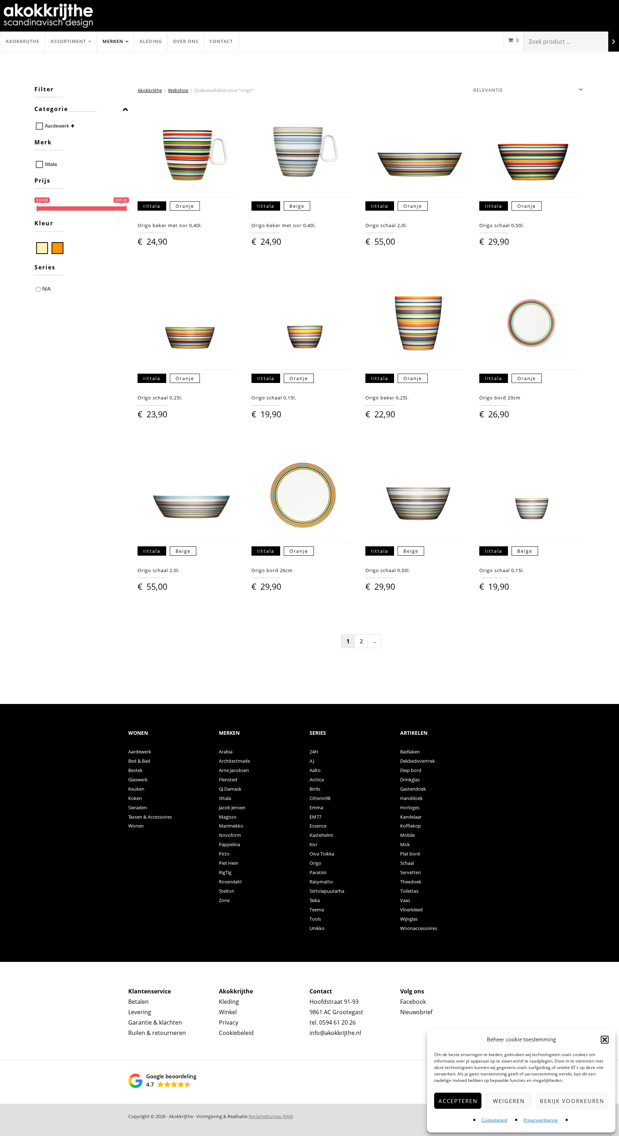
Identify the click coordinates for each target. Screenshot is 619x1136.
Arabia (225, 751)
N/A (46, 289)
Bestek (135, 770)
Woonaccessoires (418, 928)
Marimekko (231, 826)
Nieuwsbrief (416, 1012)
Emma (316, 807)
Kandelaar (411, 817)
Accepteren (458, 1100)
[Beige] (42, 248)
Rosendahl (230, 881)
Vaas (405, 900)
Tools (315, 919)
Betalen (138, 1002)
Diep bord (410, 770)
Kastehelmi (321, 835)
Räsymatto (321, 881)
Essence (318, 826)
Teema (317, 909)
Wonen (136, 826)
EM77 (315, 817)
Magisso (227, 817)
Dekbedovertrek (417, 761)
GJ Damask (230, 789)
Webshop (178, 90)
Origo (315, 863)
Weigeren (509, 1100)
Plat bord (410, 853)
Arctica (317, 779)
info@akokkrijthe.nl (335, 1033)
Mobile (407, 835)
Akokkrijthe (22, 41)
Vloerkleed (411, 909)
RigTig (225, 872)
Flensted (228, 779)
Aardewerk (57, 126)
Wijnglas (409, 919)
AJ (312, 761)
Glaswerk (138, 779)
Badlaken (410, 751)
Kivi (313, 844)
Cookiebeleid (494, 1120)
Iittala (51, 164)
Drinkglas (410, 779)
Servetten (410, 872)
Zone (224, 900)
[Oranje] (57, 248)
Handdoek (411, 798)
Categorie (51, 109)
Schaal (407, 863)
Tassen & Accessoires (150, 817)
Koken (135, 798)
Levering (139, 1012)
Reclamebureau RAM (271, 1116)
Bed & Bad (139, 761)
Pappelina (229, 844)
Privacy (228, 1022)
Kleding (151, 41)
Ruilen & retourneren (157, 1033)
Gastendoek (413, 789)
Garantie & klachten (155, 1022)
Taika (315, 900)
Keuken (136, 789)
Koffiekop (410, 826)
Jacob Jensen (232, 807)
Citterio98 (320, 798)
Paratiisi (318, 872)
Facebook (413, 1002)
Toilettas (409, 891)
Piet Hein (228, 863)
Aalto (315, 770)
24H (314, 751)
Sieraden (137, 807)
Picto (224, 853)
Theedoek (410, 881)
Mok (405, 844)
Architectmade (234, 761)
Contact (221, 41)
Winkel (228, 1012)
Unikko (317, 928)
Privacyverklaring (540, 1120)
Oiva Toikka (322, 853)
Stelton (226, 891)
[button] (604, 1039)
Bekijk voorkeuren (572, 1100)
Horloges (409, 807)
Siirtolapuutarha (327, 891)
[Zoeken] (613, 42)
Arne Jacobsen (234, 770)
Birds (315, 789)
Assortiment (68, 41)
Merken (112, 41)
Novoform (230, 835)
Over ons (185, 41)
